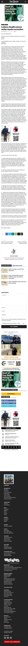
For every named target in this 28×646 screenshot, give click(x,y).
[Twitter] (9, 234)
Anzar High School (7, 531)
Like (14, 400)
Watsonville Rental (7, 555)
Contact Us (6, 491)
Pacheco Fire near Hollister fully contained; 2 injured (7, 242)
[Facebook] (6, 234)
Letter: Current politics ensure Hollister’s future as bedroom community (15, 277)
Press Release (7, 493)
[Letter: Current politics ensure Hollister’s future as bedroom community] (4, 277)
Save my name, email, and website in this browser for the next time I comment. (14, 320)
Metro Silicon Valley (8, 593)
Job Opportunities (7, 626)
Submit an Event (7, 539)
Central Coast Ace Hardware (9, 552)
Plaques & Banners (8, 498)
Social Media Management (9, 580)
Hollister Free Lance (8, 603)
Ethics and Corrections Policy (10, 497)
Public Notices (7, 504)
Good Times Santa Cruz (8, 592)
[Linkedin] (12, 234)
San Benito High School (8, 533)
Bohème (5, 618)
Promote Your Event (8, 541)
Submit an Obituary (8, 548)
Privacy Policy (7, 494)
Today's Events (7, 538)
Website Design (7, 576)
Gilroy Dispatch (7, 600)
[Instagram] (8, 638)
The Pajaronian (7, 611)
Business (6, 510)
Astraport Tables (7, 554)
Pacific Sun (6, 596)
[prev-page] (2, 288)
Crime (5, 511)
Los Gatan (6, 606)
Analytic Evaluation (8, 582)
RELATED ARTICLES (6, 265)
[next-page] (4, 288)
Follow (13, 403)
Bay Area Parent (7, 616)
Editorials (6, 520)
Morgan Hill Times (7, 607)
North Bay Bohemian (8, 595)
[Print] (21, 234)
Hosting (5, 577)
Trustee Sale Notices (8, 570)
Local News (6, 509)
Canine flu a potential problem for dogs (22, 242)
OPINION (6, 517)
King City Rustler (7, 604)
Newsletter (6, 489)
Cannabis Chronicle (8, 619)
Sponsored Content (8, 581)
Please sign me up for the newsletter (9, 323)
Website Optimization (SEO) (9, 578)
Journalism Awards (8, 628)
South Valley (6, 622)
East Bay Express (7, 591)
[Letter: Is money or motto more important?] (4, 270)
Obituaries (6, 545)
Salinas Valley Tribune (8, 610)
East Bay (5, 620)
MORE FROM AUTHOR (17, 265)
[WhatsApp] (15, 234)
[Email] (18, 234)
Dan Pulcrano (3, 31)
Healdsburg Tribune (8, 602)
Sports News (6, 530)
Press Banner (6, 608)
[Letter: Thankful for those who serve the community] (4, 283)
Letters (6, 24)
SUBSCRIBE (6, 485)
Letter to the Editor (7, 492)
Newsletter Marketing (8, 584)
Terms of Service (7, 496)
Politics (5, 514)
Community (6, 518)
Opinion (3, 24)
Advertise (6, 503)
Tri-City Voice (6, 612)
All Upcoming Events (8, 537)
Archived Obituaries (8, 547)
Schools (5, 513)
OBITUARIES (6, 544)
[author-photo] (14, 251)
